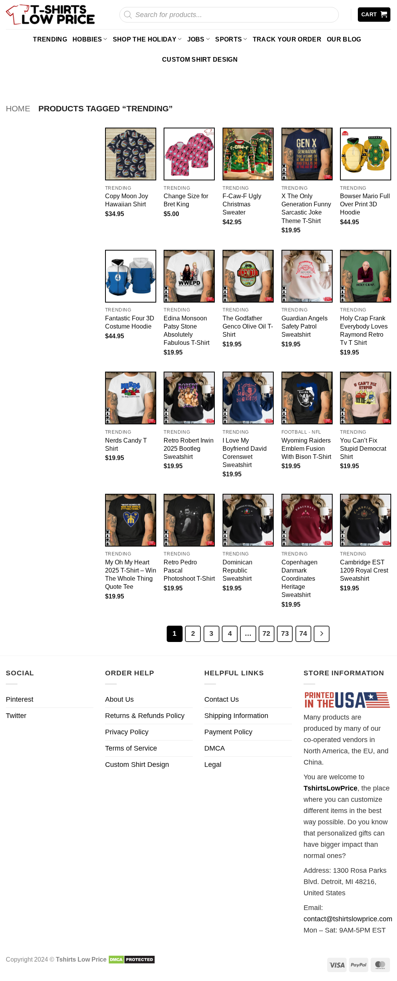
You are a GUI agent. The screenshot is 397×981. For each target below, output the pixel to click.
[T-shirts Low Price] (51, 14)
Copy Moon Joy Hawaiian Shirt (126, 200)
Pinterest (19, 699)
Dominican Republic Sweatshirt (237, 570)
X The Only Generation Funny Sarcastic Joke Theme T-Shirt (306, 208)
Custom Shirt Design (200, 59)
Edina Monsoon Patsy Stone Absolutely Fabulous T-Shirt (186, 330)
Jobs (196, 39)
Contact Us (221, 699)
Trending (50, 39)
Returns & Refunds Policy (145, 716)
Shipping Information (236, 716)
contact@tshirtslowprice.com (348, 919)
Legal (212, 764)
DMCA (214, 748)
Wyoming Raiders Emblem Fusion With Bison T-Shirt (306, 448)
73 (285, 633)
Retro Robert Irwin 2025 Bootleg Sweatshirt (189, 448)
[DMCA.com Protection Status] (131, 959)
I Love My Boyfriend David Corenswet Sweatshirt (245, 452)
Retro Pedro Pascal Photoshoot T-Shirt (189, 570)
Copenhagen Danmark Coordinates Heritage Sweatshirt (299, 578)
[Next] (322, 634)
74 (303, 633)
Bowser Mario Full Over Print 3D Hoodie (365, 204)
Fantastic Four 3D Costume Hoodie (129, 322)
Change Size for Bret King (186, 200)
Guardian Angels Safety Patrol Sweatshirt (304, 326)
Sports (228, 39)
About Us (119, 699)
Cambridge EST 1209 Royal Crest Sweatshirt (364, 570)
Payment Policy (228, 732)
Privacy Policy (126, 732)
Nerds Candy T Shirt (126, 444)
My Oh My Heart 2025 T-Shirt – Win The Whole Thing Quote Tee (130, 574)
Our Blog (344, 39)
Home (18, 108)
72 (266, 633)
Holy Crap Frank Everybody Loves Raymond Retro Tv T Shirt (364, 330)
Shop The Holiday (144, 39)
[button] (374, 14)
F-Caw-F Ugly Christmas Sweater (242, 204)
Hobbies (87, 39)
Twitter (16, 716)
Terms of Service (131, 748)
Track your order (287, 39)
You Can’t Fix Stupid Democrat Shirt (363, 448)
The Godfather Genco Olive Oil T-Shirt (248, 326)
